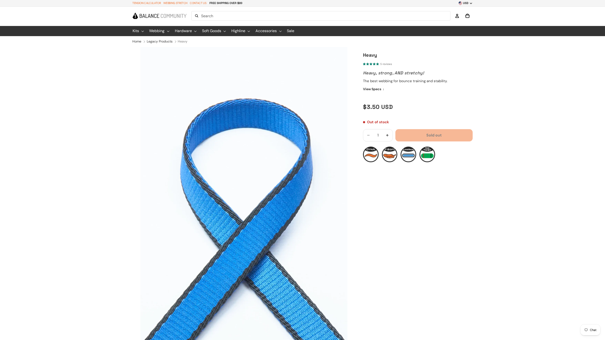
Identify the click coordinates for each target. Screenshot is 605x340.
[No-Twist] (427, 154)
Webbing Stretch (175, 3)
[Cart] (467, 16)
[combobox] (320, 16)
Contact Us (198, 3)
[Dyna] (371, 154)
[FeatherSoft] (390, 154)
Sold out (434, 135)
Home (136, 41)
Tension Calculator (146, 3)
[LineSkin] (408, 154)
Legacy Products (160, 41)
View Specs (373, 89)
